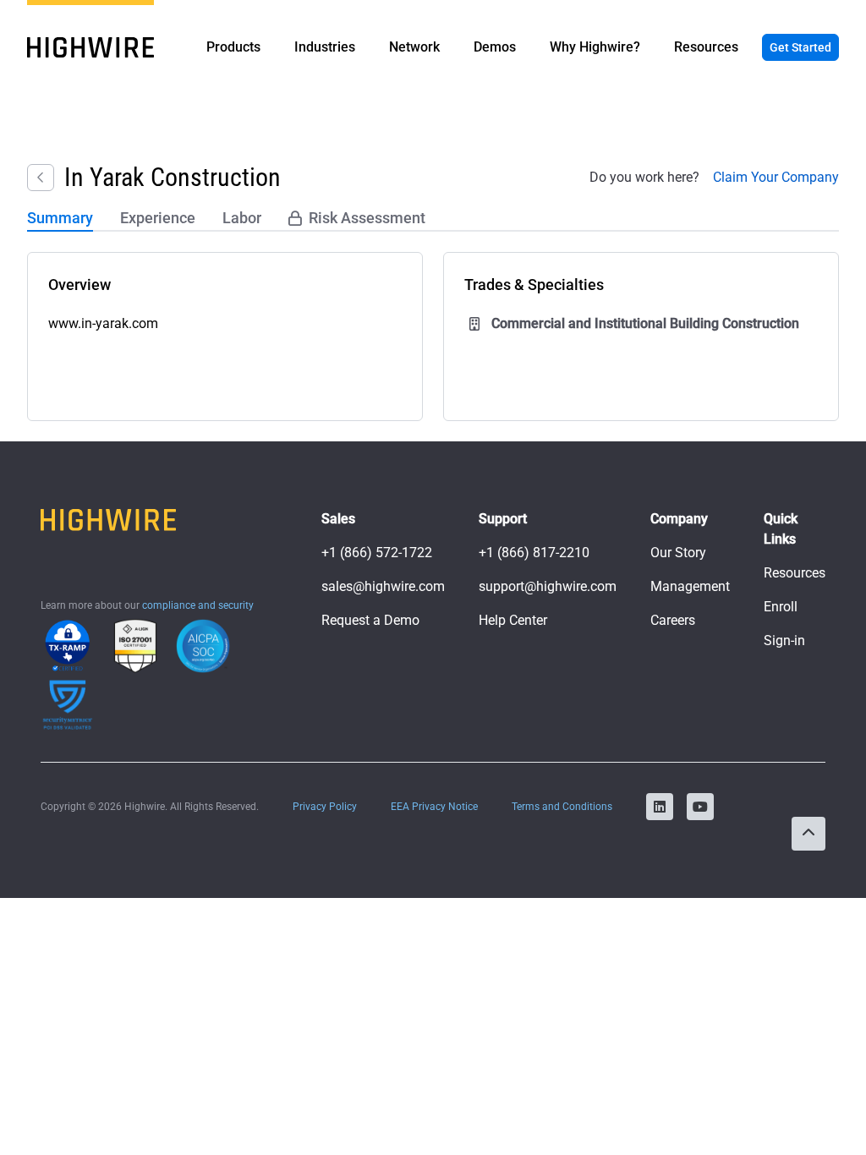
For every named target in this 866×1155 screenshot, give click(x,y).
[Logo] (90, 47)
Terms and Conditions (562, 807)
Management (690, 586)
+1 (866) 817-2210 (534, 553)
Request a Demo (370, 620)
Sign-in (784, 640)
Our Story (678, 553)
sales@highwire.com (383, 586)
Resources (794, 573)
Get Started (800, 47)
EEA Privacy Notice (434, 807)
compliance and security (198, 605)
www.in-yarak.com (103, 323)
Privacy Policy (325, 807)
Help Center (513, 620)
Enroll (780, 607)
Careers (672, 620)
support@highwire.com (548, 586)
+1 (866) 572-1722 (376, 553)
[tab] (60, 219)
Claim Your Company (776, 177)
